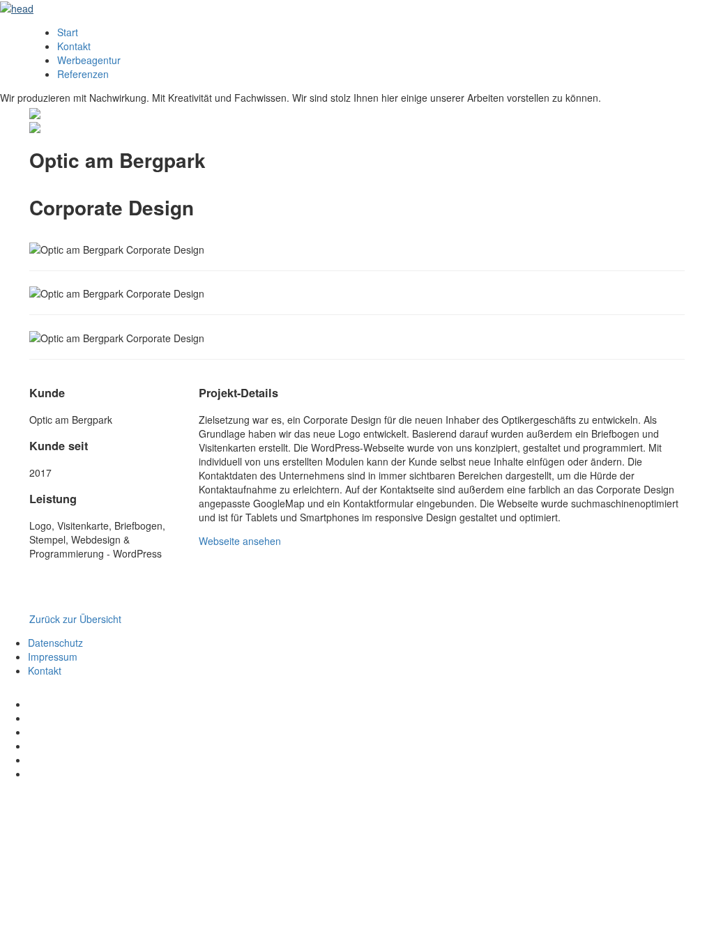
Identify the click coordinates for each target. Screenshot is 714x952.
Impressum (52, 656)
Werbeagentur (89, 60)
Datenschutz (55, 643)
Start (67, 32)
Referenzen (83, 74)
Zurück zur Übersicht (75, 619)
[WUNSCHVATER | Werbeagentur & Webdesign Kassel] (16, 7)
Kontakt (74, 46)
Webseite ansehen (240, 541)
